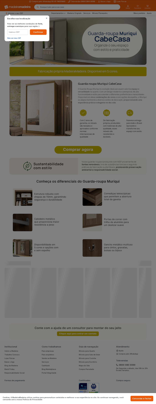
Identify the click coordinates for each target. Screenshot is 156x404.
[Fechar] (46, 18)
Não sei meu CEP (14, 38)
